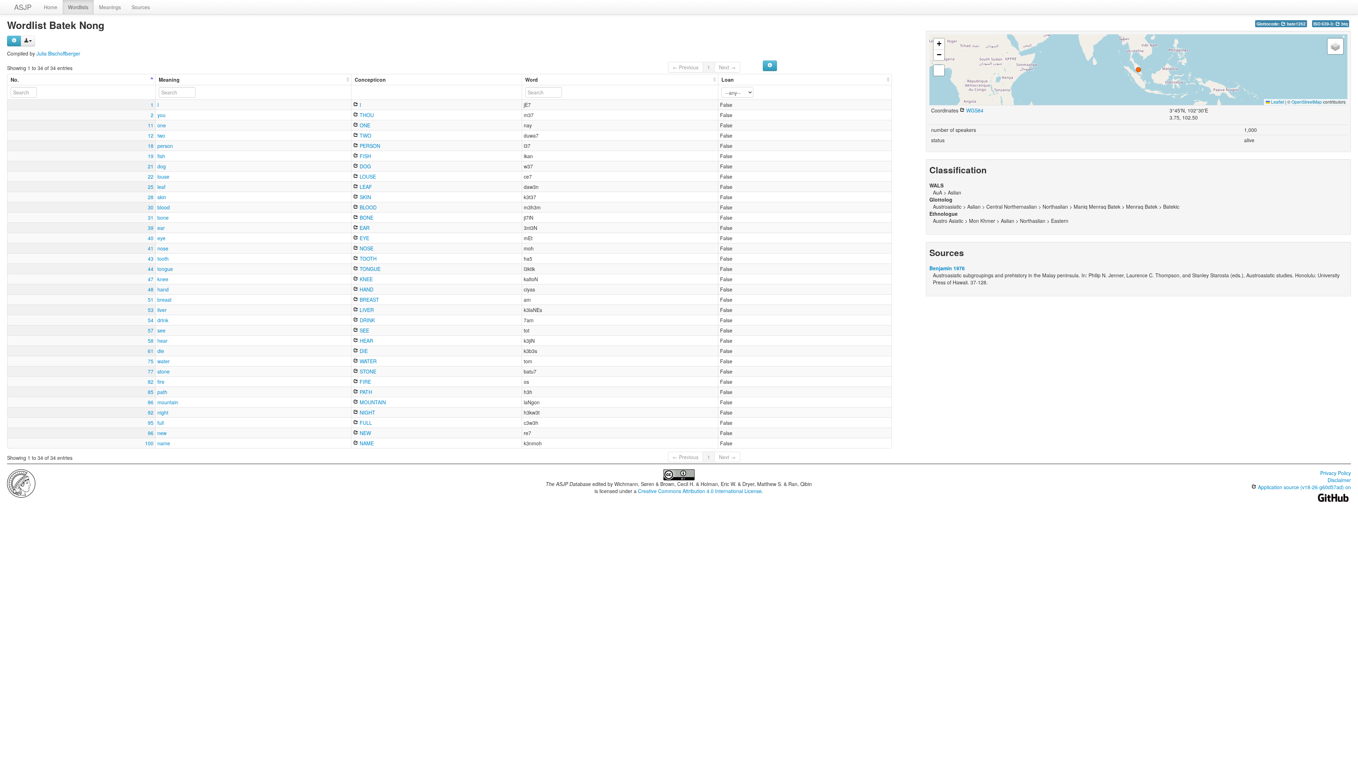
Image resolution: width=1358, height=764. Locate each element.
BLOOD (367, 207)
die (160, 350)
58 (150, 340)
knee (162, 279)
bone (163, 217)
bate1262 (1296, 24)
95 (150, 422)
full (160, 422)
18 (150, 145)
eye (161, 238)
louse (163, 176)
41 (150, 248)
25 (150, 186)
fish (161, 156)
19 (150, 156)
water (163, 361)
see (161, 330)
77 (150, 371)
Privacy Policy (1335, 472)
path (162, 391)
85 (150, 391)
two (161, 135)
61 (150, 350)
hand (163, 289)
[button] (1138, 69)
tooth (163, 258)
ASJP (22, 7)
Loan (727, 79)
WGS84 (974, 110)
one (161, 125)
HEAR (365, 340)
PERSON (369, 145)
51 (150, 299)
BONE (365, 217)
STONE (367, 371)
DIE (363, 350)
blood (163, 207)
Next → (727, 67)
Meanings (110, 7)
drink (162, 320)
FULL (365, 422)
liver (162, 309)
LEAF (365, 186)
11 (150, 125)
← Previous (685, 67)
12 (150, 135)
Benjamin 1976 (947, 268)
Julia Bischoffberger (58, 53)
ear (161, 227)
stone (163, 371)
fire (160, 381)
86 (150, 402)
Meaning (169, 79)
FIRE (364, 381)
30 (150, 207)
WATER (367, 361)
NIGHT (366, 412)
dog (161, 166)
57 (150, 330)
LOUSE (367, 176)
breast (164, 299)
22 (150, 176)
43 (150, 258)
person (165, 145)
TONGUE (369, 268)
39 (150, 227)
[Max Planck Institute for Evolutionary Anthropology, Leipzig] (21, 482)
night (162, 412)
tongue (165, 268)
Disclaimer (1339, 480)
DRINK (366, 320)
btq (1344, 24)
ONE (364, 125)
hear (162, 340)
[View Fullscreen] (939, 70)
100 (149, 443)
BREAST (368, 299)
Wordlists (78, 7)
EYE (363, 238)
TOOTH (367, 258)
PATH (365, 391)
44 (150, 268)
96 (150, 432)
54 (150, 320)
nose (162, 248)
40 (150, 238)
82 (150, 381)
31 (150, 217)
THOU (366, 114)
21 (150, 166)
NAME (366, 443)
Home (50, 7)
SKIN (364, 197)
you (161, 114)
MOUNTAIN (372, 402)
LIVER (366, 309)
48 (150, 289)
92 (150, 412)
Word (531, 79)
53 (150, 309)
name (163, 443)
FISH (364, 156)
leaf (161, 186)
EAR (364, 227)
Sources (141, 7)
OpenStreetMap (1307, 102)
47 (150, 279)
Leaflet (1277, 102)
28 (150, 197)
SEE (363, 330)
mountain (167, 402)
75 (150, 361)
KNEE (365, 279)
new (162, 432)
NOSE (365, 248)
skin (161, 197)
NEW (364, 432)
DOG (364, 166)
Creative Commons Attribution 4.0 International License (700, 490)
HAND (365, 289)
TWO (364, 135)
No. (15, 79)
